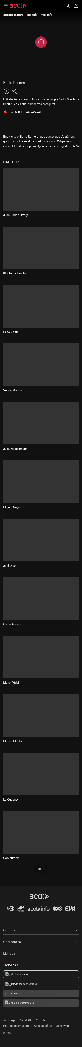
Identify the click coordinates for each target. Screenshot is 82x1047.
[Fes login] (76, 5)
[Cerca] (69, 5)
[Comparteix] (14, 91)
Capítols (11, 162)
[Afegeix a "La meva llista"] (6, 91)
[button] (41, 930)
